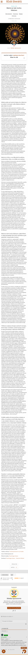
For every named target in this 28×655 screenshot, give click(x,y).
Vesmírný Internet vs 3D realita (16, 551)
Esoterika (15, 14)
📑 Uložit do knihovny (4, 574)
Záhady (20, 14)
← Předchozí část (14, 564)
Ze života (14, 16)
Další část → (14, 567)
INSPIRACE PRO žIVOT (18, 55)
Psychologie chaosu (13, 556)
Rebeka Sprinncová (16, 48)
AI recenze (4, 637)
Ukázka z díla (14, 6)
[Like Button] (12, 575)
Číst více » (24, 648)
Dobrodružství (9, 14)
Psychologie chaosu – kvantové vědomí (15, 558)
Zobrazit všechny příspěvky (14, 608)
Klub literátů (14, 1)
